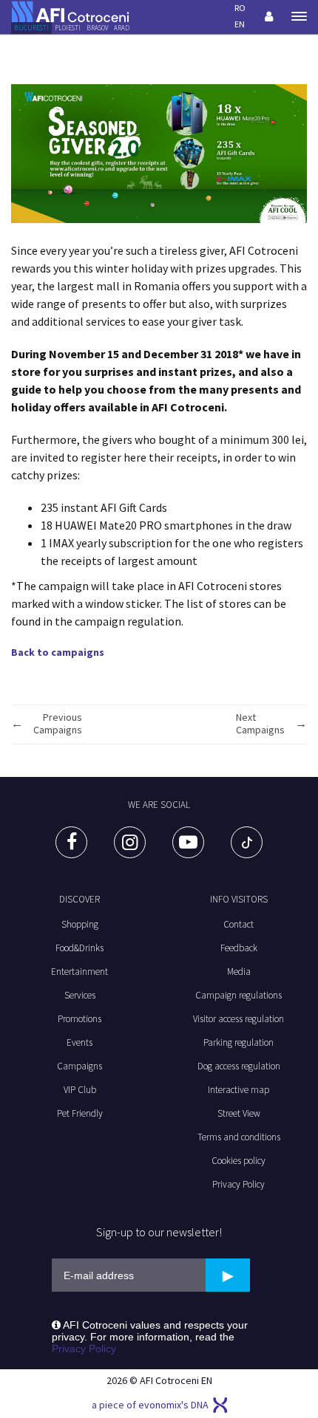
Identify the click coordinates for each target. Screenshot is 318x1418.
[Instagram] (130, 842)
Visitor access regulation (238, 1019)
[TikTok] (247, 842)
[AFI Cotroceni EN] (70, 10)
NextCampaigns (260, 723)
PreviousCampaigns (57, 723)
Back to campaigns (57, 652)
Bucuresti (31, 28)
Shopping (79, 924)
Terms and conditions (238, 1137)
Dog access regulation (238, 1066)
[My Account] (269, 16)
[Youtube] (188, 842)
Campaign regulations (238, 995)
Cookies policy (238, 1160)
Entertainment (79, 971)
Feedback (238, 948)
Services (79, 995)
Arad (121, 28)
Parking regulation (238, 1042)
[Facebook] (71, 842)
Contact (238, 924)
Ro (240, 7)
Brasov (97, 28)
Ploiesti (68, 28)
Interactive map (238, 1089)
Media (239, 971)
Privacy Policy (238, 1184)
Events (79, 1042)
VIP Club (80, 1089)
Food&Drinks (79, 948)
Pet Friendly (80, 1113)
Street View (238, 1113)
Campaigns (79, 1066)
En (239, 24)
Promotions (79, 1019)
